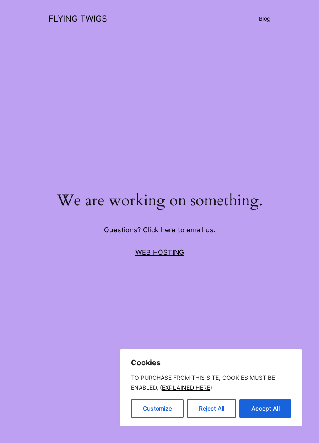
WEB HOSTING (159, 252)
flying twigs (78, 19)
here (168, 230)
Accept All (265, 408)
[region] (211, 387)
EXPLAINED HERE (186, 387)
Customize (157, 408)
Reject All (211, 408)
